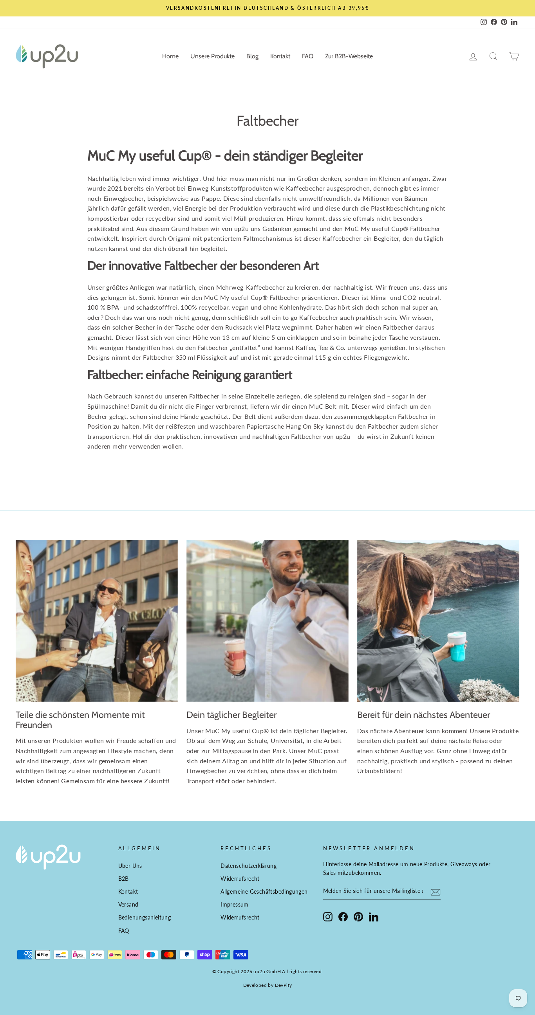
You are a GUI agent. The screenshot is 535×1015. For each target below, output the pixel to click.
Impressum (235, 904)
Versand (128, 904)
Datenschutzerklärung (249, 866)
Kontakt (280, 56)
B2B (123, 879)
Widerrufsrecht (240, 879)
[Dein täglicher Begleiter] (267, 621)
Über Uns (130, 866)
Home (170, 56)
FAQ (307, 56)
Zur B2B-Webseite (349, 56)
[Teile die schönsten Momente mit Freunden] (97, 621)
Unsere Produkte (212, 56)
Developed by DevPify (267, 985)
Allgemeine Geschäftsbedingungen (264, 892)
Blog (252, 56)
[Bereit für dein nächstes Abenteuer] (438, 621)
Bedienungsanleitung (144, 917)
